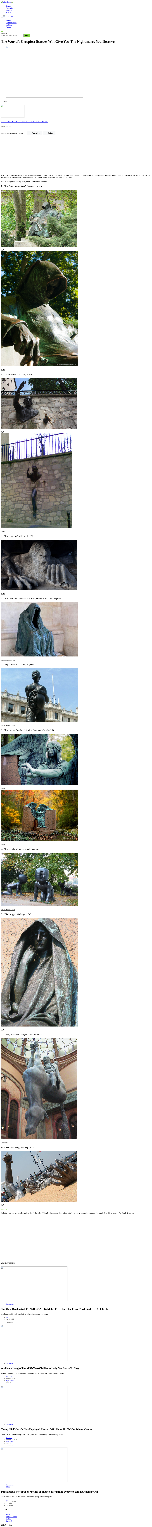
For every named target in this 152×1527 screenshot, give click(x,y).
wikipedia (4, 1143)
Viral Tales (9, 1377)
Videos (8, 12)
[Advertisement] (76, 155)
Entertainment (11, 8)
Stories (8, 6)
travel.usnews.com (8, 660)
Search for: (4, 33)
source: (4, 1209)
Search (26, 35)
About (8, 1514)
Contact (9, 1521)
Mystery (9, 10)
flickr (3, 250)
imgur (3, 788)
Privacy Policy (11, 1517)
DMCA (8, 1519)
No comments (10, 1380)
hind (7, 1317)
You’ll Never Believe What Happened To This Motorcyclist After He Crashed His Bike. (24, 122)
